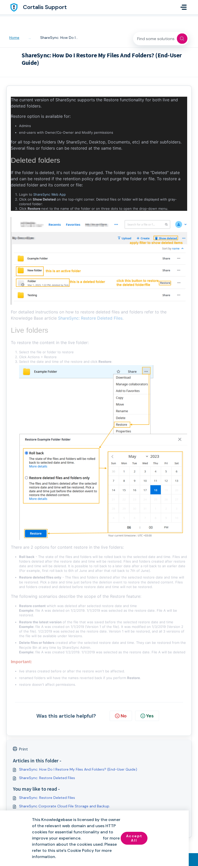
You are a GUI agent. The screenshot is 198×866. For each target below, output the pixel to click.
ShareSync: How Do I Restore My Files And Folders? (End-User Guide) (78, 769)
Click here (92, 838)
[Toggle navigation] (183, 7)
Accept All (134, 838)
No (124, 716)
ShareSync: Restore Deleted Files (90, 318)
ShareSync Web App (49, 194)
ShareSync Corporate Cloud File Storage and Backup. (64, 806)
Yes (150, 716)
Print (23, 749)
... (30, 37)
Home (14, 37)
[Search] (182, 38)
